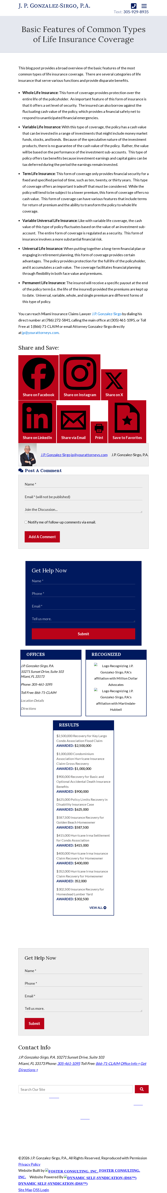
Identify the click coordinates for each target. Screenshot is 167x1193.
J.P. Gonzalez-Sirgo (107, 314)
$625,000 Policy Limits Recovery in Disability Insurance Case (82, 804)
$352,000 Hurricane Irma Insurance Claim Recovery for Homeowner (82, 876)
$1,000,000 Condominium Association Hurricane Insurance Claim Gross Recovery (80, 761)
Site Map (25, 1189)
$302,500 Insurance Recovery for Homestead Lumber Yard (80, 894)
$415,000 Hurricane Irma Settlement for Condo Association (83, 840)
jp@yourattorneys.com (40, 332)
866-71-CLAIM (108, 1063)
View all (96, 907)
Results (69, 725)
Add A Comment (42, 536)
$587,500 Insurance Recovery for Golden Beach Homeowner (80, 822)
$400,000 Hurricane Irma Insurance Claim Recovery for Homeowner (82, 858)
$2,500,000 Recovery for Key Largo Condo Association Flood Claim (81, 741)
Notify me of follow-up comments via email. (61, 522)
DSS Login (41, 1189)
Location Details (32, 700)
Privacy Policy (29, 1164)
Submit (83, 634)
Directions (28, 708)
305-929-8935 (136, 11)
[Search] (142, 1089)
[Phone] (133, 6)
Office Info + (130, 1063)
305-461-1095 (68, 1063)
